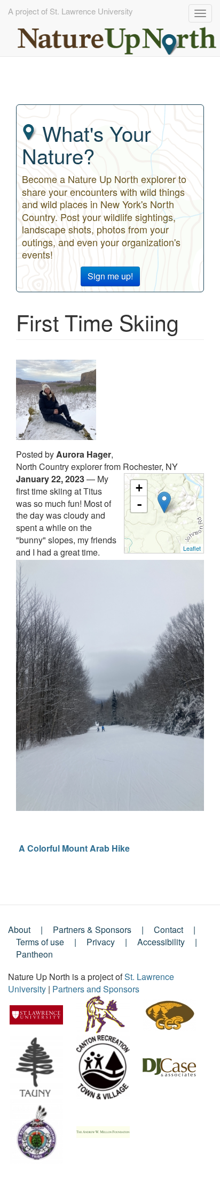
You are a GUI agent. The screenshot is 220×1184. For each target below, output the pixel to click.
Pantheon (34, 954)
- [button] (139, 504)
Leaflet (192, 548)
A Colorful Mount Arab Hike (74, 848)
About (19, 929)
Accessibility (161, 942)
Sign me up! (110, 276)
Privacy (101, 942)
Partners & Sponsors (92, 929)
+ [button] (139, 488)
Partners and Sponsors (95, 989)
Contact (168, 929)
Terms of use (40, 942)
